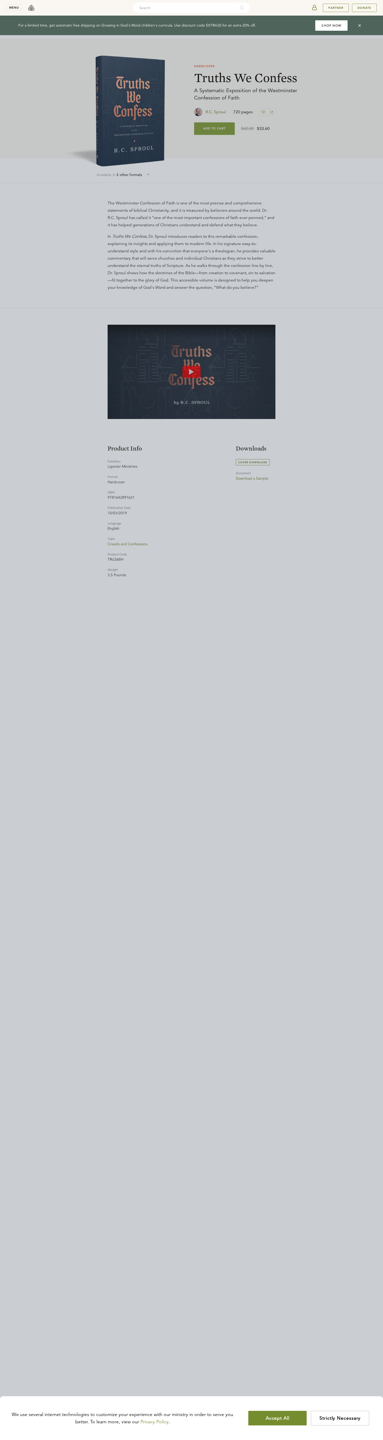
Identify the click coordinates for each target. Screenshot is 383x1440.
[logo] (31, 8)
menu (14, 7)
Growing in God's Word (120, 25)
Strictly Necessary (340, 1418)
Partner (335, 8)
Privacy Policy (154, 1422)
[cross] (359, 25)
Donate (364, 8)
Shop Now (331, 25)
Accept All (277, 1418)
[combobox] (184, 8)
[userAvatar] (314, 8)
